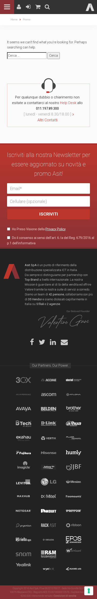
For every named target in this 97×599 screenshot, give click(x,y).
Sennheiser (73, 540)
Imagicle (23, 467)
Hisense (48, 452)
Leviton (23, 481)
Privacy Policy (55, 229)
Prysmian (23, 525)
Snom (23, 554)
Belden (48, 409)
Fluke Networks (73, 438)
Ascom (48, 394)
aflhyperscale (23, 394)
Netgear (23, 511)
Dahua (73, 423)
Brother (73, 409)
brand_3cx (23, 380)
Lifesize (73, 481)
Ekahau (23, 438)
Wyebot (48, 569)
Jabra (48, 467)
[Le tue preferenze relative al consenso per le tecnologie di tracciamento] (88, 590)
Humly (73, 452)
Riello (23, 540)
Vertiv (48, 438)
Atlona (73, 394)
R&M (48, 554)
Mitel (48, 496)
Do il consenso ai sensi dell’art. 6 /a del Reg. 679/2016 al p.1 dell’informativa (50, 240)
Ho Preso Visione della (38, 229)
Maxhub (23, 496)
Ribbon (73, 525)
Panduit (48, 511)
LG (48, 481)
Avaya (23, 409)
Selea (48, 540)
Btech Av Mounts (23, 423)
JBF (73, 467)
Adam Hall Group (73, 380)
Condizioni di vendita (65, 596)
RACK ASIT (48, 525)
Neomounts (73, 496)
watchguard (73, 554)
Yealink (23, 569)
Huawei (73, 569)
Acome (48, 380)
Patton (73, 511)
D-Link (48, 423)
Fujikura (23, 452)
